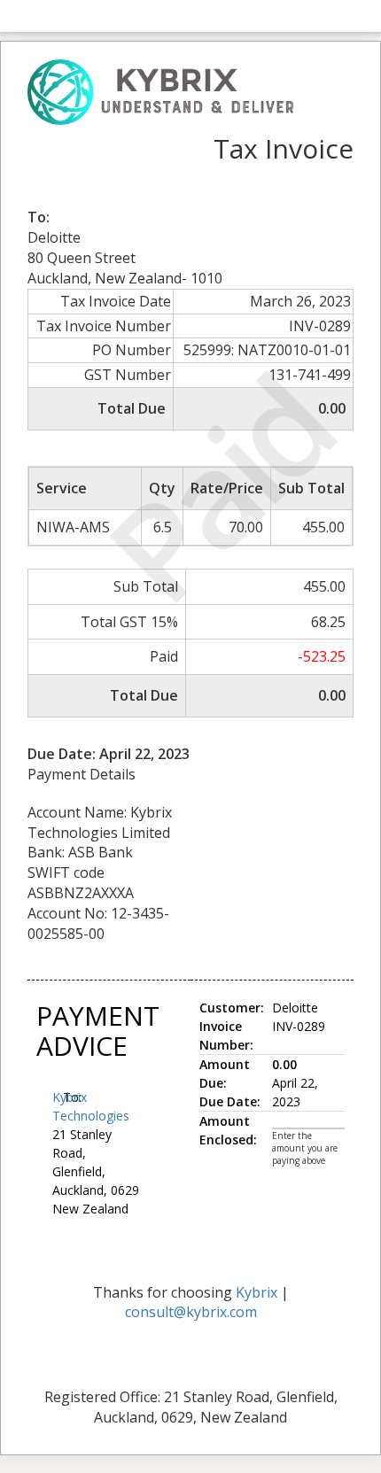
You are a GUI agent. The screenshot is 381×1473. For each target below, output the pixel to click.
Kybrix (256, 1292)
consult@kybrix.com (191, 1312)
